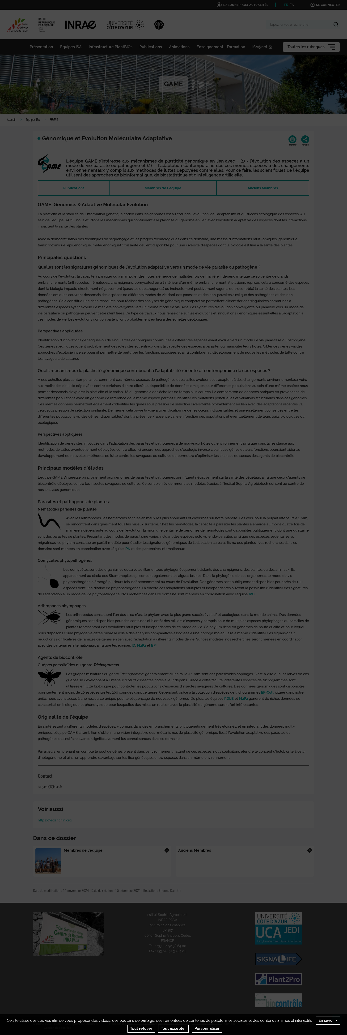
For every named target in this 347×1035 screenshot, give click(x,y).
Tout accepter (173, 1028)
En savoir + (328, 1020)
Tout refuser (141, 1028)
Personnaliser (207, 1028)
